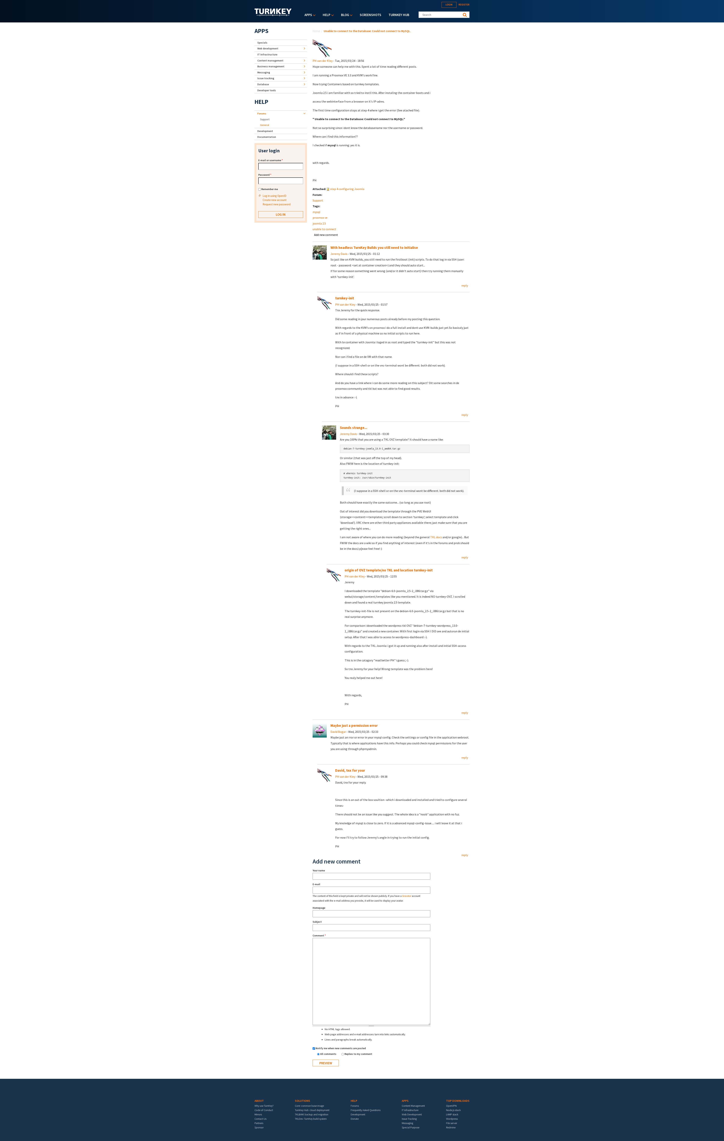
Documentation (266, 137)
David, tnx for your (350, 770)
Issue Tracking (409, 1118)
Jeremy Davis (339, 254)
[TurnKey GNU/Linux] (273, 15)
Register (464, 4)
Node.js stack (453, 1110)
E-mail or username (270, 160)
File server (451, 1123)
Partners (259, 1123)
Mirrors (258, 1114)
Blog (344, 15)
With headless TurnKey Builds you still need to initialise (374, 247)
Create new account (275, 200)
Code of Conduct (264, 1110)
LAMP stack (452, 1114)
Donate (355, 1118)
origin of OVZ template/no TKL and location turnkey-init (389, 570)
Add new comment (326, 235)
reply (464, 285)
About (259, 1101)
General (264, 125)
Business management (270, 66)
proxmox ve (320, 217)
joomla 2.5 (319, 223)
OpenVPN (451, 1105)
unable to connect (324, 229)
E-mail (316, 884)
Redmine (451, 1127)
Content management (270, 60)
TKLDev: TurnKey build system (311, 1118)
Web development (267, 48)
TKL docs (436, 537)
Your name (319, 870)
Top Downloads (457, 1101)
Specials (262, 42)
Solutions (302, 1101)
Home (316, 31)
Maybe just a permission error (354, 725)
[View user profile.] (322, 48)
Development (265, 131)
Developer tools (266, 90)
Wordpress (452, 1118)
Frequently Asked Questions (365, 1110)
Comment (319, 935)
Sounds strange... (353, 428)
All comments (328, 1054)
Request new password (277, 204)
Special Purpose (410, 1127)
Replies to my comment (358, 1054)
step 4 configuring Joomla (347, 189)
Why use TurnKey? (264, 1105)
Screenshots (370, 15)
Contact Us (260, 1118)
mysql (316, 212)
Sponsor (259, 1127)
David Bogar (338, 732)
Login (449, 4)
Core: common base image (309, 1105)
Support (318, 200)
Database (263, 84)
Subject (317, 921)
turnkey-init (344, 298)
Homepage (319, 907)
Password (264, 174)
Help (325, 15)
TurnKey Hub (399, 15)
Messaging (263, 72)
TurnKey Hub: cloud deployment (312, 1110)
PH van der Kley (323, 61)
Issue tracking (265, 78)
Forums (261, 113)
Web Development (412, 1114)
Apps (307, 15)
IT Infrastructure (267, 54)
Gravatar (406, 896)
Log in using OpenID (274, 196)
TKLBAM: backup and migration (311, 1114)
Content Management (413, 1105)
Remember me (269, 189)
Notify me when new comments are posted (341, 1048)
